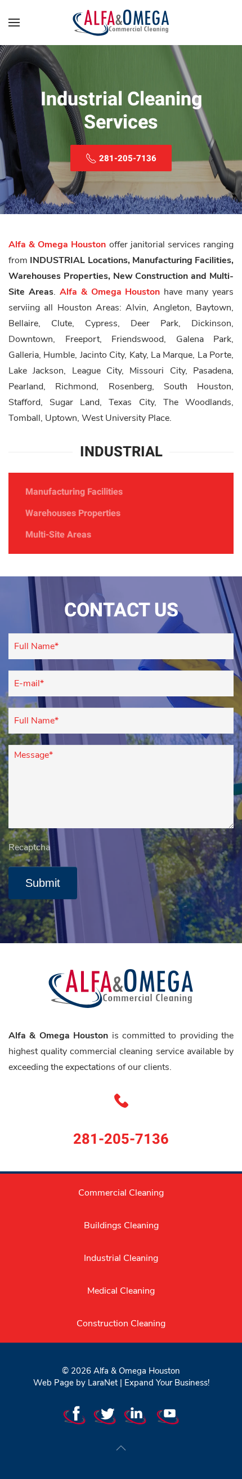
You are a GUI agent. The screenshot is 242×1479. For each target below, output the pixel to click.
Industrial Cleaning (121, 1258)
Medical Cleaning (121, 1291)
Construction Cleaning (121, 1323)
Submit (42, 883)
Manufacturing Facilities (74, 492)
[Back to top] (121, 1448)
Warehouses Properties (72, 513)
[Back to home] (121, 22)
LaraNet (103, 1382)
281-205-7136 (121, 1139)
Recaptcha (29, 847)
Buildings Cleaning (121, 1225)
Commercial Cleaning (121, 1193)
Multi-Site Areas (58, 534)
